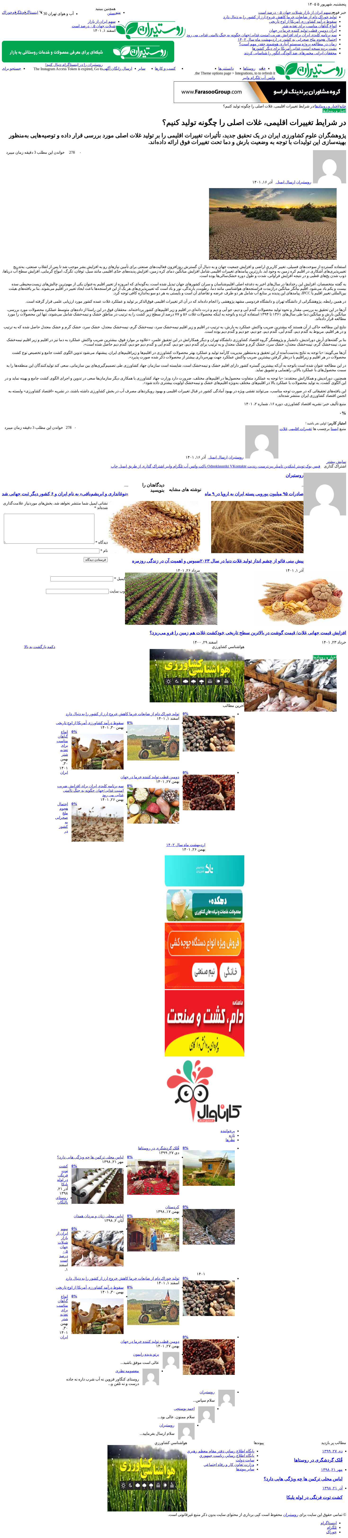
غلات (283, 429)
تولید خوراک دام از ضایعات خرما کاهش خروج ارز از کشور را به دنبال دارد (280, 17)
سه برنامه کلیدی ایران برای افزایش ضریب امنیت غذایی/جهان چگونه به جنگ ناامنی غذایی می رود (262, 35)
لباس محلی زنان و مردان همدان (99, 1216)
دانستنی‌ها (226, 68)
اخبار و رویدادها (197, 68)
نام (104, 551)
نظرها (230, 1140)
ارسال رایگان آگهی (117, 68)
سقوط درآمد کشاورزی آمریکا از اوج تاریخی (303, 21)
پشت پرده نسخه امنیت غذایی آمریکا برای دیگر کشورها (294, 48)
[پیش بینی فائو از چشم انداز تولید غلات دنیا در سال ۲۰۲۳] (257, 552)
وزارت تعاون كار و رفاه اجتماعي (229, 1465)
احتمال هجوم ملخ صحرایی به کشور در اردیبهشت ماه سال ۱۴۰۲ (287, 39)
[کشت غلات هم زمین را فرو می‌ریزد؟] (171, 623)
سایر (141, 68)
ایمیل (119, 579)
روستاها (249, 68)
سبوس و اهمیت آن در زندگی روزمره (166, 560)
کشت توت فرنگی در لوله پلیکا (62, 1175)
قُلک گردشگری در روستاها (158, 1148)
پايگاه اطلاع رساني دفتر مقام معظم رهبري (220, 1451)
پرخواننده (228, 1131)
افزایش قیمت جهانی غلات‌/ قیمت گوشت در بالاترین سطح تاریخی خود (281, 632)
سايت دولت (245, 1460)
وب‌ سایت (117, 591)
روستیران (303, 182)
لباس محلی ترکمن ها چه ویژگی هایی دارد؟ (90, 1157)
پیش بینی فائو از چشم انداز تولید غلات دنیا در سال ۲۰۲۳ (251, 560)
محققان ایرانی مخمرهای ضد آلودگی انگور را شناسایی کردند (290, 53)
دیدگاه (101, 542)
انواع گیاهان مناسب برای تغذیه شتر (309, 26)
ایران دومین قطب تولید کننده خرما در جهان (303, 30)
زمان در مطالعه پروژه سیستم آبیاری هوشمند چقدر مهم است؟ (288, 44)
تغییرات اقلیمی (300, 429)
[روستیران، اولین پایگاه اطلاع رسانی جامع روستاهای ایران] (151, 39)
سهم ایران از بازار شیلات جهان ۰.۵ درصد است (294, 12)
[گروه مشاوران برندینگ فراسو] (260, 102)
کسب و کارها (165, 68)
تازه (232, 1135)
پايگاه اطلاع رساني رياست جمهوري (226, 1456)
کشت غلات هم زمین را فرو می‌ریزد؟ (183, 632)
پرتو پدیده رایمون (146, 1354)
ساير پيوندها (245, 1469)
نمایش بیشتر (336, 462)
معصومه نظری (127, 1371)
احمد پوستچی (184, 1409)
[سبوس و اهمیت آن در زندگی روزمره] (154, 552)
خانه (342, 106)
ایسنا (334, 429)
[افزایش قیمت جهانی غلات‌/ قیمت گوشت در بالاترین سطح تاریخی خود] (300, 623)
